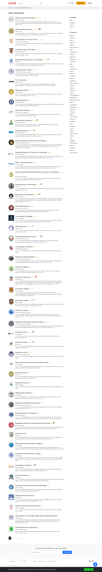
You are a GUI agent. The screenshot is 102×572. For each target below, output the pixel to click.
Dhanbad (20, 518)
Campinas (20, 196)
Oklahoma (24, 354)
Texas (23, 41)
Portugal (17, 334)
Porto (21, 334)
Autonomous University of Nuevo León (27, 403)
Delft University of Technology (25, 18)
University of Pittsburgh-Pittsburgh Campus (29, 322)
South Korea (18, 102)
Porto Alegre (21, 507)
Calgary (21, 290)
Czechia (72, 148)
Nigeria (17, 302)
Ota (20, 477)
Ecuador (72, 76)
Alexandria (21, 384)
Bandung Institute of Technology (25, 413)
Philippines (73, 107)
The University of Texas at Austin (26, 39)
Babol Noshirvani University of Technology (28, 60)
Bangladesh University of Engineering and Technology (32, 423)
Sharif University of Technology (25, 184)
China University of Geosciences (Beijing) (28, 443)
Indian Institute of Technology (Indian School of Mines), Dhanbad (36, 516)
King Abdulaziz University (23, 120)
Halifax (20, 92)
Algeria (72, 88)
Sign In (90, 3)
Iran (16, 61)
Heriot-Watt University (22, 110)
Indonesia (17, 415)
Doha (19, 344)
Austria (72, 145)
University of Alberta (22, 267)
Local (71, 27)
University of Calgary (22, 289)
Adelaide (22, 218)
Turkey (72, 85)
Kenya (71, 150)
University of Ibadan (21, 300)
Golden (28, 72)
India (16, 395)
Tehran (19, 186)
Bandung (22, 415)
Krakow (20, 364)
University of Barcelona (22, 277)
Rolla (28, 142)
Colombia (17, 529)
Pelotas (20, 497)
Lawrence (28, 312)
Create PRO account (52, 561)
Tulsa (28, 354)
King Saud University (22, 130)
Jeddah (23, 122)
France (72, 93)
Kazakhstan (73, 52)
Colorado (24, 72)
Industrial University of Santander (26, 527)
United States (18, 41)
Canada (17, 92)
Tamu (27, 208)
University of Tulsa (21, 352)
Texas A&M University (22, 206)
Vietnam (72, 112)
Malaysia (72, 90)
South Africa (73, 152)
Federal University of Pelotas (24, 495)
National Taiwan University (23, 29)
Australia (17, 51)
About (34, 561)
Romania (72, 140)
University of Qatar (21, 342)
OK (88, 569)
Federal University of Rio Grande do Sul (27, 506)
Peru (71, 124)
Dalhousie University (21, 90)
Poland (16, 364)
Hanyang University (21, 100)
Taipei (20, 31)
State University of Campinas (24, 194)
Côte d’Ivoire (73, 83)
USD (24, 561)
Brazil (16, 196)
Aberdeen (25, 248)
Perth (21, 82)
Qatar (16, 344)
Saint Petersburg (23, 176)
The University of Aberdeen (24, 247)
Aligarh (19, 395)
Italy (71, 138)
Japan (16, 228)
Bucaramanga (23, 529)
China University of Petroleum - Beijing (27, 453)
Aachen (22, 164)
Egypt (16, 374)
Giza (20, 435)
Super (71, 20)
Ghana (71, 102)
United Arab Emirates (20, 238)
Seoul (23, 102)
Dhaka (22, 425)
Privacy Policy (41, 561)
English (13, 561)
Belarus (72, 114)
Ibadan (20, 302)
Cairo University (20, 433)
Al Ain (27, 238)
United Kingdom (19, 112)
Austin (27, 41)
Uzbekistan (73, 105)
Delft (23, 20)
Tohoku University (21, 226)
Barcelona (20, 279)
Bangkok (22, 467)
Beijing (20, 445)
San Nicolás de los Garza (25, 405)
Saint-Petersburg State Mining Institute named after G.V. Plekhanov (37, 172)
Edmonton (21, 269)
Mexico (17, 405)
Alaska (23, 259)
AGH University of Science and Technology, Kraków (31, 362)
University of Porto (21, 332)
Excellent (72, 23)
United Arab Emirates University (25, 236)
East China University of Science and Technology (31, 485)
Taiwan (16, 31)
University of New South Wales (25, 49)
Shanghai (20, 487)
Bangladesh (18, 425)
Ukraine (72, 73)
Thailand (17, 467)
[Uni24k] (12, 3)
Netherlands (18, 20)
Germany (17, 164)
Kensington (22, 51)
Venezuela (72, 69)
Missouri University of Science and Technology (30, 141)
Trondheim (21, 154)
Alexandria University (22, 383)
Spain (16, 279)
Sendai (20, 228)
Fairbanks (28, 259)
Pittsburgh (28, 324)
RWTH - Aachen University (23, 162)
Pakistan (72, 57)
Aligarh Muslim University (23, 393)
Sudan (71, 66)
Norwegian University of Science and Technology (31, 152)
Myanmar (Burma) (75, 100)
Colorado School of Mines (23, 70)
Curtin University (20, 80)
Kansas (24, 312)
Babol (19, 61)
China (16, 445)
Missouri (24, 142)
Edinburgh (25, 112)
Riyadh (23, 132)
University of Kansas (22, 310)
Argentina (72, 81)
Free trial (81, 3)
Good (71, 25)
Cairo (20, 374)
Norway (17, 154)
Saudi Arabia (18, 122)
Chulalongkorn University (23, 465)
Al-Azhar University (21, 372)
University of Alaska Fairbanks (25, 257)
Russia (16, 176)
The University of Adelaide (23, 216)
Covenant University (21, 475)
